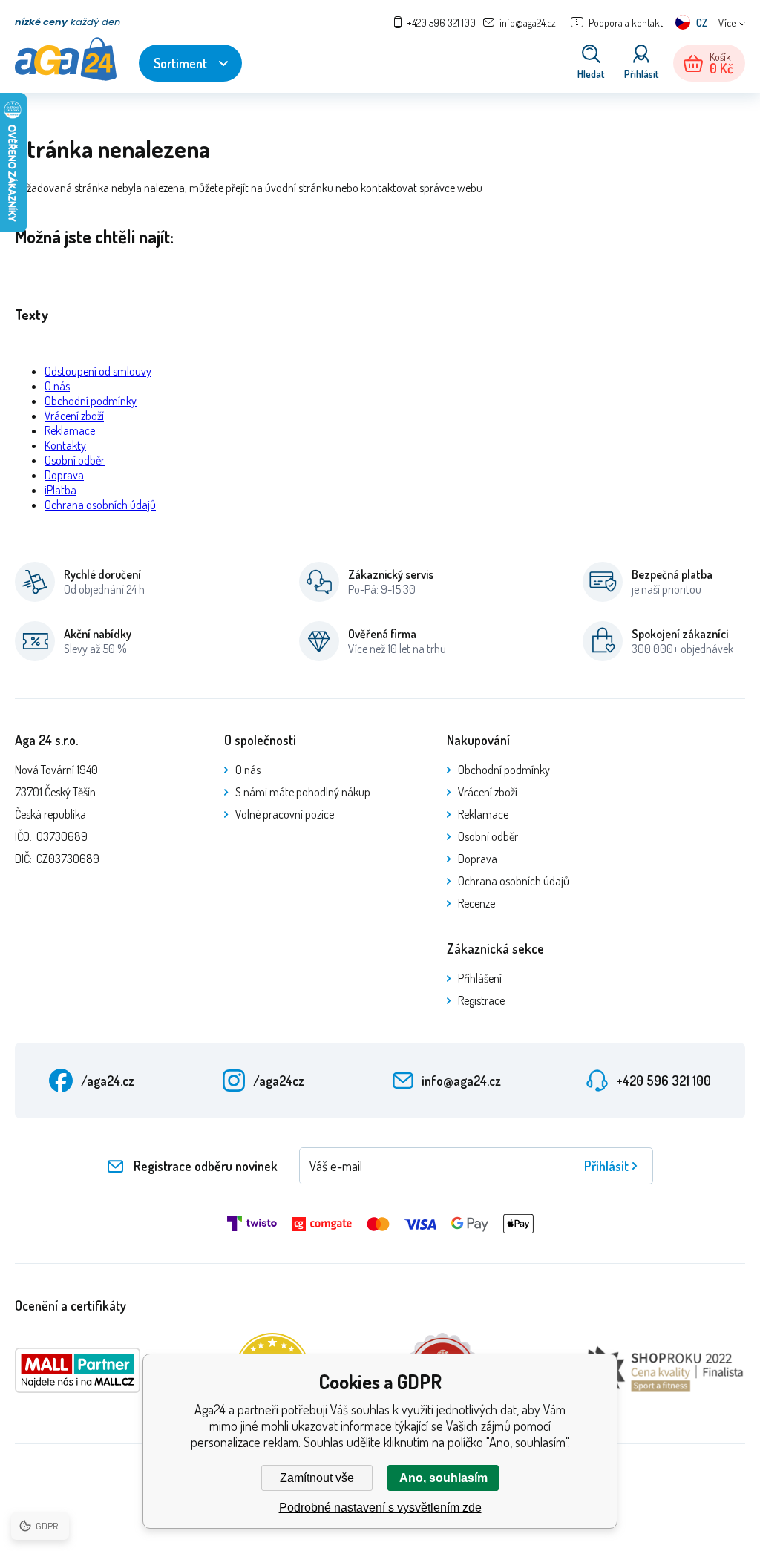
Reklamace (70, 430)
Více (727, 22)
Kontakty (65, 445)
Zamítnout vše (317, 1478)
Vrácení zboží (74, 415)
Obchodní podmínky (91, 400)
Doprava (64, 475)
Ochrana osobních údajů (100, 504)
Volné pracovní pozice (284, 814)
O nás (57, 385)
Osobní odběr (75, 460)
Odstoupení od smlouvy (98, 371)
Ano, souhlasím (443, 1478)
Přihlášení (480, 978)
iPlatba (60, 489)
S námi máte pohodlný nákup (302, 791)
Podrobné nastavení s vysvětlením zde (380, 1507)
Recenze (476, 903)
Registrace (481, 1000)
